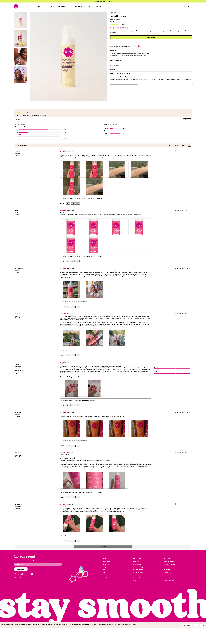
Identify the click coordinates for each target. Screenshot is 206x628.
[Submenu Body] (30, 6)
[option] (135, 46)
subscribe (20, 569)
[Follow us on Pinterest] (25, 574)
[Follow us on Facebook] (21, 574)
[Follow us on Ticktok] (15, 574)
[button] (20, 20)
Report (77, 203)
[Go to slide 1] (124, 84)
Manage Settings (187, 625)
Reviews (30, 113)
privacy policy (37, 624)
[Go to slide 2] (151, 84)
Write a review (187, 120)
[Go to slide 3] (178, 84)
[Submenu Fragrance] (67, 6)
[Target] (138, 46)
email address (19, 564)
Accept (195, 625)
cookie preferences (170, 580)
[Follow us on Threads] (31, 574)
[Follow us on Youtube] (28, 574)
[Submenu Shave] (42, 6)
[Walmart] (134, 46)
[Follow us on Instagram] (18, 574)
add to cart (151, 37)
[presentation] (71, 169)
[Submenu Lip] (51, 6)
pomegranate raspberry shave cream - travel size (87, 198)
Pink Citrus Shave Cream (80, 301)
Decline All (201, 625)
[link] (18, 113)
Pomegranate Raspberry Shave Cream (84, 400)
